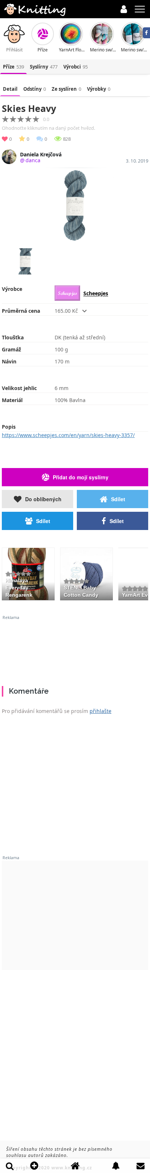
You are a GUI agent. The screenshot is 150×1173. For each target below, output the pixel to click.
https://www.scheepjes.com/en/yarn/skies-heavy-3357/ (68, 435)
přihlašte (100, 711)
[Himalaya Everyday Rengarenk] (28, 573)
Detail (10, 89)
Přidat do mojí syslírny (80, 477)
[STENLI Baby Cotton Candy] (86, 573)
